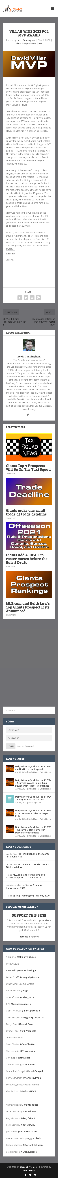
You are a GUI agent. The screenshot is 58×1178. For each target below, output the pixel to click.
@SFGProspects (28, 1030)
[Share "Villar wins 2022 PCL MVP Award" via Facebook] (20, 298)
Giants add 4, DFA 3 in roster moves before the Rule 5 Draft (27, 558)
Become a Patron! (29, 936)
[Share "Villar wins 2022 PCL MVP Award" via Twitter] (26, 298)
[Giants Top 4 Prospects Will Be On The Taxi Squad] (29, 447)
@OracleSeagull (34, 1071)
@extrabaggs (31, 1104)
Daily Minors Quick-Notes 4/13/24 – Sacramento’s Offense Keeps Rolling (33, 813)
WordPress (29, 1170)
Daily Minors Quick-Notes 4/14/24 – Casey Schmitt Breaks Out (33, 798)
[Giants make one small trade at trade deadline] (29, 491)
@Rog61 (25, 990)
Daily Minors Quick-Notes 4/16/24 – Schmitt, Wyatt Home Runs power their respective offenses (33, 783)
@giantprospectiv (33, 1017)
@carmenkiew (27, 1064)
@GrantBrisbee (28, 1151)
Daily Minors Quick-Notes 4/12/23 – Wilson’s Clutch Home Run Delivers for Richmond (33, 830)
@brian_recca (27, 997)
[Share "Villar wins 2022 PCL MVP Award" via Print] (38, 298)
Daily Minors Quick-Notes (39, 772)
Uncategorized (34, 802)
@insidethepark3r (27, 1131)
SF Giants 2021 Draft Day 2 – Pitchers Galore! (27, 866)
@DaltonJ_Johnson (33, 1144)
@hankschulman (32, 1077)
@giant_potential (31, 1010)
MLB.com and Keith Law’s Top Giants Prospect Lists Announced (28, 607)
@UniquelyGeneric (29, 977)
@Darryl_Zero (25, 1024)
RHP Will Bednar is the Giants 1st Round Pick (27, 855)
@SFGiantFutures (26, 956)
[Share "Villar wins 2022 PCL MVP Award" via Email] (32, 298)
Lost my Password (25, 746)
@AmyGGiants (28, 1118)
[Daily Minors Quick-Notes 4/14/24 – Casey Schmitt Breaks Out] (10, 799)
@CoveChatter (27, 1044)
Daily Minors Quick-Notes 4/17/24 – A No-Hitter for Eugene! (33, 768)
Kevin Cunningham (26, 40)
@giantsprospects (21, 1003)
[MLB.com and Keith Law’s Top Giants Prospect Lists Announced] (29, 584)
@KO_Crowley (28, 1124)
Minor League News (26, 43)
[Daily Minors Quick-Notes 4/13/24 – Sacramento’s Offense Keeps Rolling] (10, 812)
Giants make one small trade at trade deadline (26, 512)
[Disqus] (29, 667)
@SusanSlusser (28, 1111)
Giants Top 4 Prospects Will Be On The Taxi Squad (28, 467)
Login (11, 746)
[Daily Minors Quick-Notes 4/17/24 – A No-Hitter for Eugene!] (10, 768)
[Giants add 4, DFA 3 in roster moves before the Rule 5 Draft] (29, 536)
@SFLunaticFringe (26, 970)
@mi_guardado (33, 1138)
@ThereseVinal (28, 1051)
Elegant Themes (28, 1166)
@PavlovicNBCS (28, 1091)
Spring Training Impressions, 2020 (24, 886)
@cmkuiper (24, 1057)
